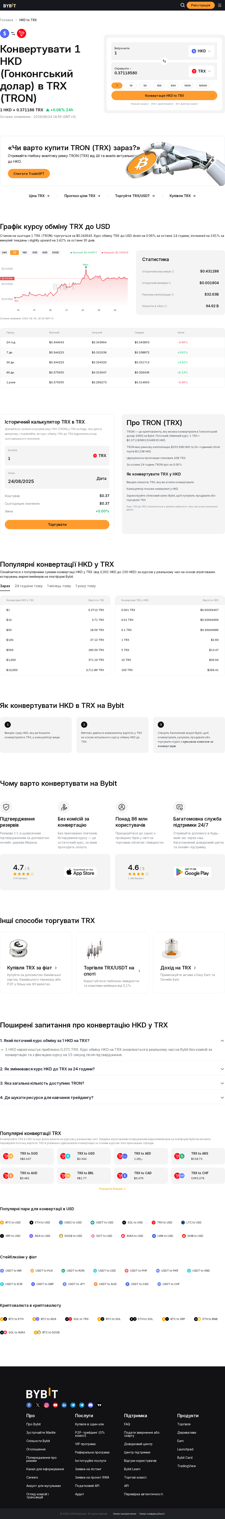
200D (55, 252)
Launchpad (185, 1449)
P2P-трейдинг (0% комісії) (90, 1434)
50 (145, 85)
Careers (32, 1477)
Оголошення (35, 1449)
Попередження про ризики (41, 1459)
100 (159, 85)
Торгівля (184, 1424)
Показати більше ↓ (112, 1188)
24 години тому (29, 586)
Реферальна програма (92, 1452)
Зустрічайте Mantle (41, 1432)
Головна (6, 20)
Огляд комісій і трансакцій (37, 1495)
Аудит (79, 1494)
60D (44, 252)
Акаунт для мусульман (43, 1486)
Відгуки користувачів (140, 1460)
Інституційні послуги (90, 1460)
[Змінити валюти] (164, 61)
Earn (180, 1441)
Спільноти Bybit (38, 1441)
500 (173, 85)
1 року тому (86, 586)
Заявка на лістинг (88, 1469)
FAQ (127, 1424)
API (126, 1486)
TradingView (186, 1466)
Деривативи (186, 1432)
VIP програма (85, 1444)
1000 (187, 85)
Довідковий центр (138, 1444)
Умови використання (124, 1513)
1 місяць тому (59, 586)
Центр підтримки (137, 1452)
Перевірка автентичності (143, 1494)
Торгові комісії (135, 1477)
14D (24, 252)
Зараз (5, 586)
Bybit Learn (132, 1469)
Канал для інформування (45, 1469)
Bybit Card (184, 1457)
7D (14, 252)
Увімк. (12, 473)
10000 (203, 85)
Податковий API (87, 1486)
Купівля (12, 450)
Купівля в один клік (89, 1424)
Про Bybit (33, 1424)
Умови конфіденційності (152, 1513)
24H (4, 252)
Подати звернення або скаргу (142, 1434)
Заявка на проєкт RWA (92, 1477)
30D (34, 252)
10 (131, 85)
